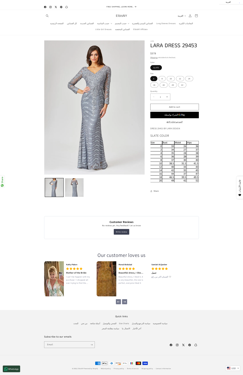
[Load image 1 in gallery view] (54, 187)
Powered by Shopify (91, 369)
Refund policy (106, 368)
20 (173, 85)
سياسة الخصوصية (160, 323)
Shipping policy (147, 368)
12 (180, 78)
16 (154, 85)
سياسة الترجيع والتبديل (141, 323)
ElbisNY (80, 369)
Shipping (154, 57)
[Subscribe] (91, 344)
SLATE (156, 67)
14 (189, 78)
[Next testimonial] (124, 301)
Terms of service (133, 368)
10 (171, 78)
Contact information (163, 368)
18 (164, 85)
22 (182, 85)
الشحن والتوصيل (109, 323)
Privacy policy (119, 368)
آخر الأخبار (137, 328)
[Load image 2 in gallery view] (74, 187)
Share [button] (156, 191)
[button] (47, 16)
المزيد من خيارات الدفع (175, 122)
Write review (121, 232)
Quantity (153, 91)
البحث (75, 323)
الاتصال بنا (126, 328)
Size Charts (124, 323)
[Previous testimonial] (118, 301)
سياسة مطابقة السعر (110, 328)
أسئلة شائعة (95, 323)
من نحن (84, 323)
